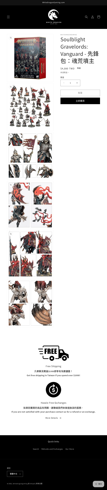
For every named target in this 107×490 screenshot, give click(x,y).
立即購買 (80, 101)
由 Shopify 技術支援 (35, 484)
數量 (62, 77)
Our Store (69, 449)
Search (36, 449)
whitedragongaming (20, 484)
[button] (8, 17)
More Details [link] (51, 417)
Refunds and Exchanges (52, 449)
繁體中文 (13, 474)
